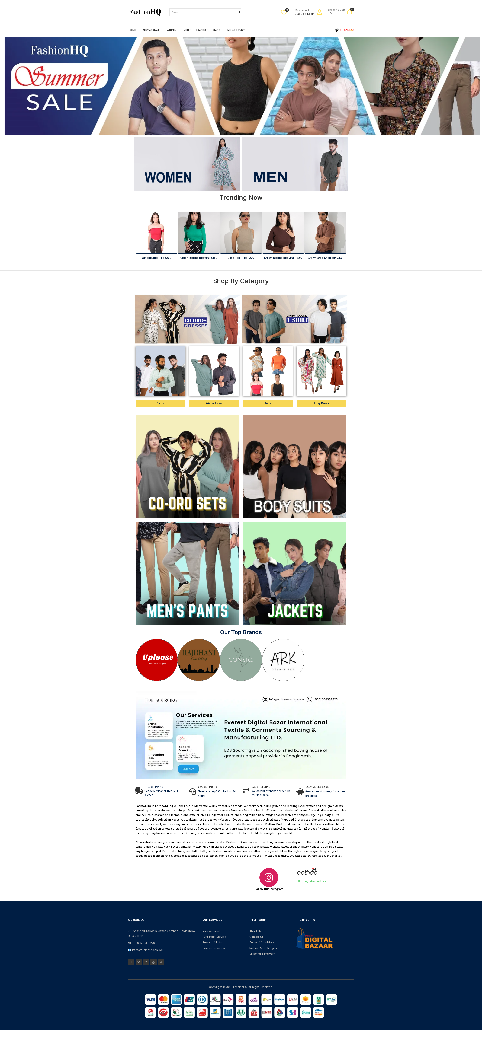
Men (186, 29)
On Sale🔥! (347, 29)
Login (311, 13)
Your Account (211, 931)
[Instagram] (161, 962)
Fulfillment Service (214, 936)
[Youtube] (153, 962)
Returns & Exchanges (263, 948)
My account (236, 29)
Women (171, 29)
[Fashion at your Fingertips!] (145, 12)
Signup (299, 13)
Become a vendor (214, 948)
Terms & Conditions (262, 942)
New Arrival (151, 29)
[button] (140, 243)
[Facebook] (131, 962)
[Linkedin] (146, 962)
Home (132, 29)
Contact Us (256, 936)
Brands (201, 29)
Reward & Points (213, 942)
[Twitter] (139, 962)
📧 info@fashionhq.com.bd (145, 949)
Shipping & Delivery (262, 953)
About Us (255, 931)
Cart (216, 29)
